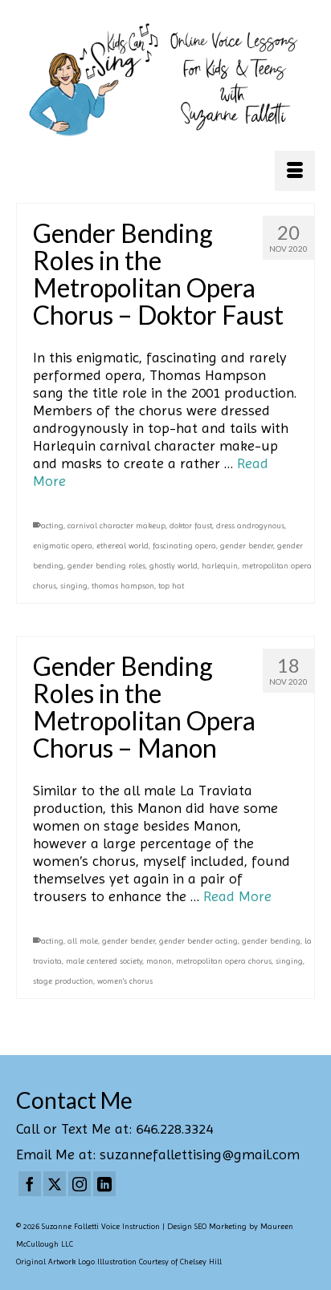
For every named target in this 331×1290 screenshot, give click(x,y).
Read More (237, 896)
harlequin (220, 565)
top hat (171, 585)
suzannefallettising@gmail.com (200, 1154)
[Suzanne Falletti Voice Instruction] (165, 81)
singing (74, 585)
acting (52, 525)
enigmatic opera (62, 545)
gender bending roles (106, 565)
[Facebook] (29, 1184)
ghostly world (173, 565)
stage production (63, 981)
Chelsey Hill (201, 1261)
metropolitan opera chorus (224, 960)
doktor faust (191, 525)
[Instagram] (79, 1184)
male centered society (104, 960)
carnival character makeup (116, 525)
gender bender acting (198, 940)
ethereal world (122, 545)
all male (82, 940)
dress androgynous (250, 525)
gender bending (271, 940)
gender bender (246, 545)
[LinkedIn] (104, 1184)
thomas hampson (123, 585)
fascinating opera (184, 545)
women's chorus (125, 981)
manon (159, 960)
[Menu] (295, 171)
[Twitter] (54, 1184)
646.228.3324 (174, 1128)
